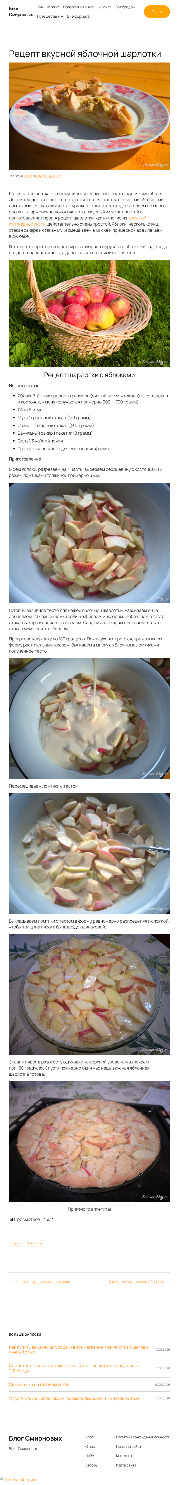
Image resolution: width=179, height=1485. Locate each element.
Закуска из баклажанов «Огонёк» (136, 1281)
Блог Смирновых (21, 11)
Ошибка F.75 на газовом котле (39, 1384)
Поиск (157, 11)
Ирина (28, 176)
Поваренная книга (48, 176)
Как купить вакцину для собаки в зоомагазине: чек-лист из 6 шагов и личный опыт (78, 1350)
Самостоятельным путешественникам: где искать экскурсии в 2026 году (73, 1368)
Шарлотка (34, 1243)
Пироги (16, 1243)
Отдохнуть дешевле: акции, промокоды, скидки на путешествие (74, 1398)
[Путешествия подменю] (62, 16)
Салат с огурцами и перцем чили (42, 1281)
